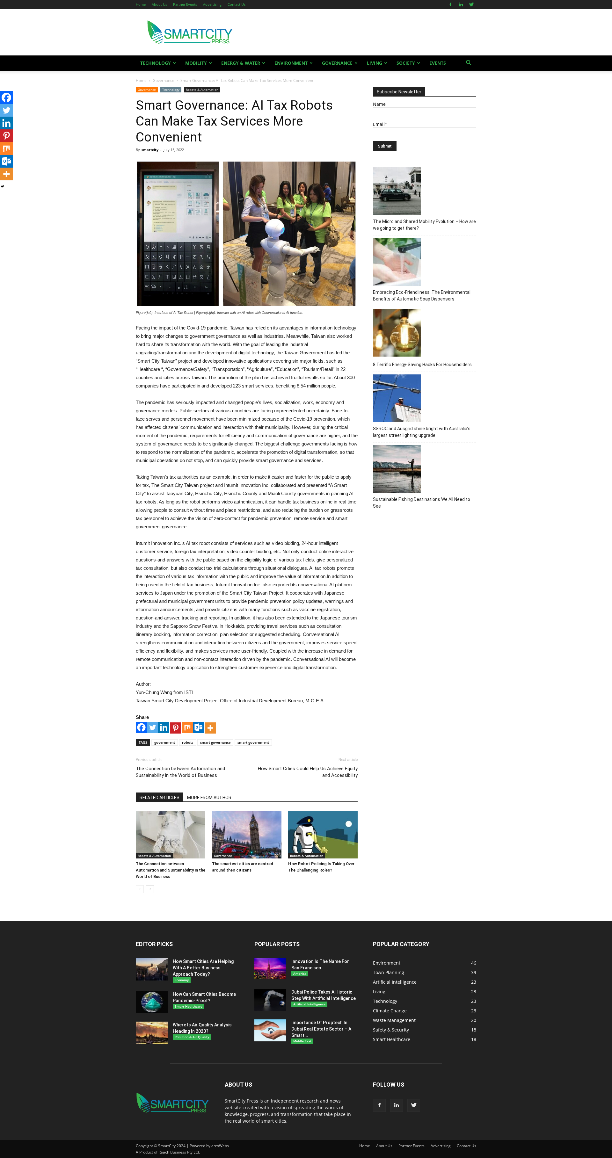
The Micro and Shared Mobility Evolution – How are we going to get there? (424, 225)
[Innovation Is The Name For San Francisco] (270, 968)
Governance (337, 63)
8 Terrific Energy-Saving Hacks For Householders (422, 364)
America (299, 973)
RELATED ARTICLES (159, 797)
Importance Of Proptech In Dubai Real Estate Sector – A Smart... (321, 1029)
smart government (253, 742)
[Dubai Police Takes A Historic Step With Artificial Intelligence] (270, 1000)
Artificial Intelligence (309, 1004)
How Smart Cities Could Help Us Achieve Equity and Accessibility (308, 772)
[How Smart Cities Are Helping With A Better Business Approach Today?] (152, 969)
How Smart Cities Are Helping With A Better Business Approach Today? (203, 968)
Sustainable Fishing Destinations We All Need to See (421, 503)
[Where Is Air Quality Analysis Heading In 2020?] (152, 1033)
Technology (155, 63)
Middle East (302, 1041)
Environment (291, 63)
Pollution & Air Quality (192, 1037)
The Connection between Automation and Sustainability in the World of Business (180, 772)
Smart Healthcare (188, 1006)
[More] (210, 728)
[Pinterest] (175, 728)
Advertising (212, 4)
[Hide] (2, 186)
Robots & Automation (202, 89)
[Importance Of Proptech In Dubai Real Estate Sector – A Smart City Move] (270, 1030)
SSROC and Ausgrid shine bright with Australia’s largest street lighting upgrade (421, 432)
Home (141, 4)
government (164, 742)
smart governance (215, 742)
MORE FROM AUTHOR (209, 797)
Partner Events (185, 4)
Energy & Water (240, 63)
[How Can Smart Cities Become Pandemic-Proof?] (152, 1002)
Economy (182, 980)
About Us (159, 4)
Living (374, 63)
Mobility (196, 63)
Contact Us (236, 4)
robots (187, 742)
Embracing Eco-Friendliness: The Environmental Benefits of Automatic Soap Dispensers (421, 295)
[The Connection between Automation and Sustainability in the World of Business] (170, 834)
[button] (468, 64)
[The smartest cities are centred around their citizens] (246, 834)
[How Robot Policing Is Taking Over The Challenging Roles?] (323, 834)
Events (437, 63)
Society (406, 63)
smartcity (150, 149)
